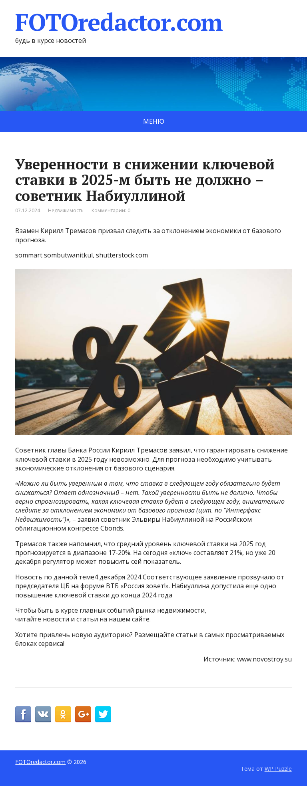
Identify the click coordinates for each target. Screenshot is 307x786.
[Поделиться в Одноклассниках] (63, 714)
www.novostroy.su (264, 659)
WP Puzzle (278, 768)
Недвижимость (66, 210)
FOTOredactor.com (119, 22)
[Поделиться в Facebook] (23, 714)
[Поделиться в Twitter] (103, 714)
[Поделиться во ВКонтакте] (43, 714)
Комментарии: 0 (111, 210)
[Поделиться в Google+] (83, 714)
